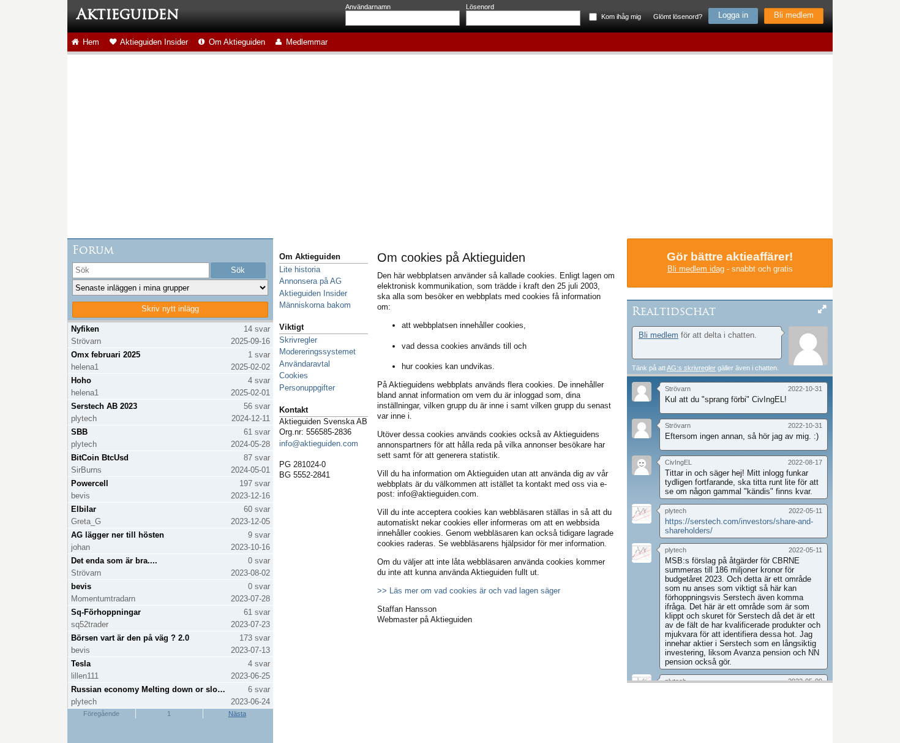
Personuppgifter (307, 387)
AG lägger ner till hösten (117, 534)
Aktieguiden (128, 14)
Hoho (81, 380)
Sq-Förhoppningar (106, 612)
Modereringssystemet (317, 351)
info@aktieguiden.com (318, 443)
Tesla (81, 663)
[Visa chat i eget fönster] (822, 309)
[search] (140, 270)
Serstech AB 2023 (104, 406)
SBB (79, 431)
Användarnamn (368, 6)
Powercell (89, 483)
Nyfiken (85, 328)
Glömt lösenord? (677, 16)
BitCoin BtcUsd (100, 457)
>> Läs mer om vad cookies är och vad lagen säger (468, 590)
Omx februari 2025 (105, 354)
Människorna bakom (315, 305)
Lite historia (299, 269)
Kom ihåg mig (621, 16)
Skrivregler (298, 340)
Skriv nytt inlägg (170, 308)
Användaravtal (304, 363)
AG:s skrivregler (691, 367)
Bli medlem (794, 15)
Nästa (237, 713)
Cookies (293, 375)
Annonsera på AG (310, 281)
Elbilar (83, 509)
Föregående (101, 713)
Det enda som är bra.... (114, 560)
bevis (81, 586)
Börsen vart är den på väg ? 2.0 (130, 637)
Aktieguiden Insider (313, 293)
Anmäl (638, 406)
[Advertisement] (450, 146)
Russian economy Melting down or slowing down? (149, 689)
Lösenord (480, 6)
